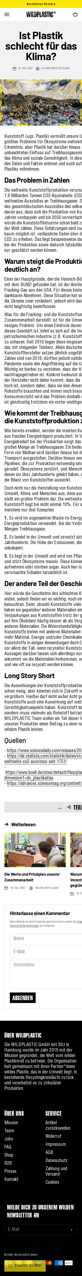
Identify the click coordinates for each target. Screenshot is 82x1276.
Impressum (55, 1145)
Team (9, 1131)
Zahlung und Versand (56, 1172)
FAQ (7, 1147)
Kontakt (11, 1180)
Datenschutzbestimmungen (24, 926)
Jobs (8, 1139)
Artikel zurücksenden (57, 1126)
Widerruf (53, 1137)
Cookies (52, 1183)
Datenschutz (56, 1161)
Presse (10, 1172)
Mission (11, 1123)
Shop (8, 1155)
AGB (49, 1153)
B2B (8, 1164)
